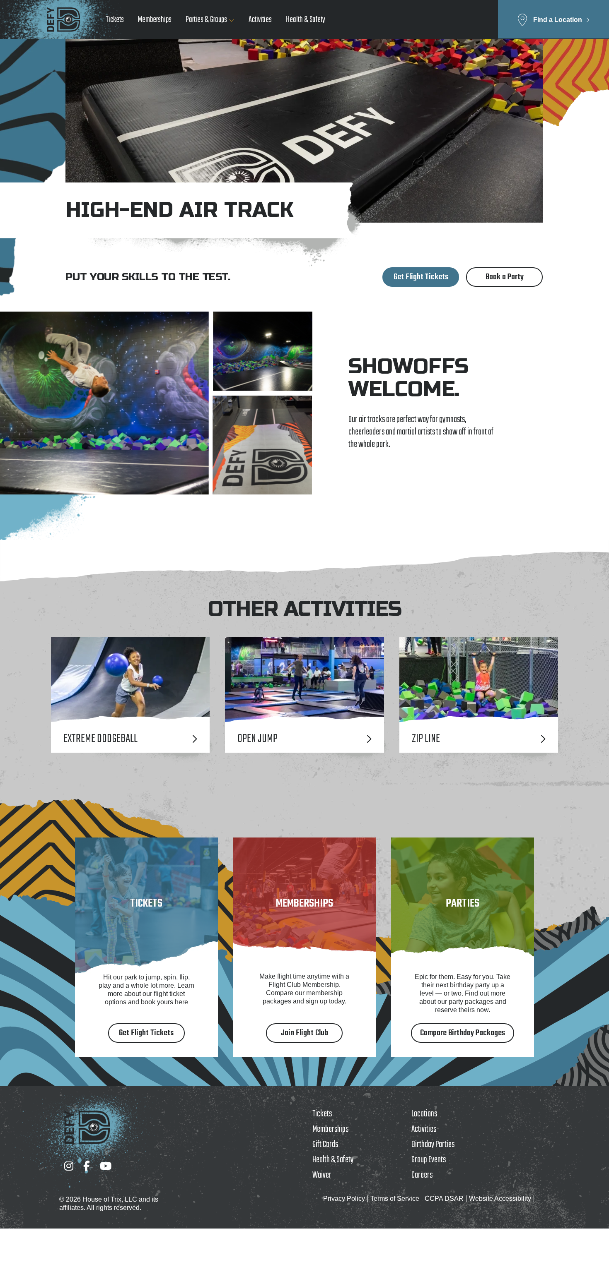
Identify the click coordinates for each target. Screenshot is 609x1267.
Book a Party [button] (505, 277)
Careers (422, 1175)
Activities (260, 19)
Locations (424, 1114)
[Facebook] (86, 1166)
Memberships (155, 19)
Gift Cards (325, 1144)
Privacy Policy (344, 1198)
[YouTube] (105, 1166)
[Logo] (63, 19)
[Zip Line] (478, 695)
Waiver (321, 1175)
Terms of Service (394, 1198)
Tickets (115, 19)
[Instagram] (68, 1166)
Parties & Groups (206, 19)
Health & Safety (305, 19)
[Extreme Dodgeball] (130, 695)
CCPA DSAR (444, 1198)
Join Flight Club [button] (304, 1033)
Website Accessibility (500, 1198)
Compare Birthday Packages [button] (462, 1033)
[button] (553, 19)
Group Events (428, 1160)
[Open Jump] (304, 695)
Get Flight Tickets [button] (421, 277)
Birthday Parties (432, 1144)
